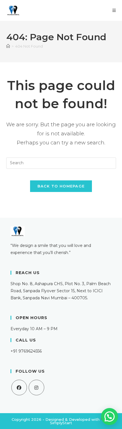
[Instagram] (36, 387)
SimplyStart (61, 423)
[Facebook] (19, 387)
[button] (109, 416)
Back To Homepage (61, 186)
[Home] (8, 46)
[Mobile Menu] (114, 10)
